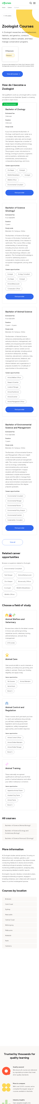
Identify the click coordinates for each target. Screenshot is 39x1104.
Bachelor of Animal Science (18, 311)
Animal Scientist (12, 397)
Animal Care (11, 659)
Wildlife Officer (12, 180)
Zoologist (22, 170)
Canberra (8, 946)
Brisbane (8, 899)
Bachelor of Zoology (15, 109)
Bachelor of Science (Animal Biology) (17, 825)
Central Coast (10, 920)
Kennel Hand (11, 686)
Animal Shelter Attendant (15, 742)
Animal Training (12, 768)
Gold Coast (9, 904)
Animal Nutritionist (13, 392)
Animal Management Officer (16, 401)
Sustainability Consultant (15, 520)
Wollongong (9, 925)
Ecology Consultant (24, 274)
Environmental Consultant (15, 185)
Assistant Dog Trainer (14, 795)
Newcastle (8, 915)
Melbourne (8, 930)
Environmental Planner (14, 505)
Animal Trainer (12, 800)
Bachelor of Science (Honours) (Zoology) (19, 838)
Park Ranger (8, 575)
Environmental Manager (14, 501)
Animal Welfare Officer (14, 377)
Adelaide (8, 935)
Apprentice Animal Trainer (15, 790)
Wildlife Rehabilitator (13, 175)
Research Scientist (13, 382)
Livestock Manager (13, 387)
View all (12, 542)
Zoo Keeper (11, 170)
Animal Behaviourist (13, 284)
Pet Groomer (11, 681)
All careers (8, 16)
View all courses (12, 74)
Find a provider (19, 193)
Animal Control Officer (14, 737)
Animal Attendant (25, 681)
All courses (11, 643)
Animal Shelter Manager (14, 747)
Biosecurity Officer (24, 581)
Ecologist (27, 175)
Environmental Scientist (15, 515)
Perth (7, 941)
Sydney (7, 909)
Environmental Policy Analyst (16, 510)
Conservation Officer (14, 288)
